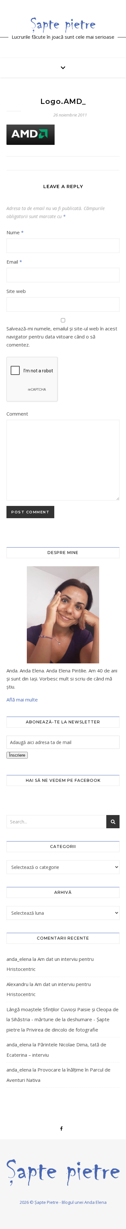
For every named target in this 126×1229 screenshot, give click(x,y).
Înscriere (17, 755)
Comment (17, 413)
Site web (16, 291)
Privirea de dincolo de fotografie (62, 1029)
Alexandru (17, 984)
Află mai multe (22, 699)
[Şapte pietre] (63, 25)
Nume (15, 232)
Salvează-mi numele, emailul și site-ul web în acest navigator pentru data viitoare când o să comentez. (61, 336)
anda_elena (18, 959)
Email (14, 261)
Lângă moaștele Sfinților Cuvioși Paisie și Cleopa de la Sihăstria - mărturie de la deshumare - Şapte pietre (62, 1019)
